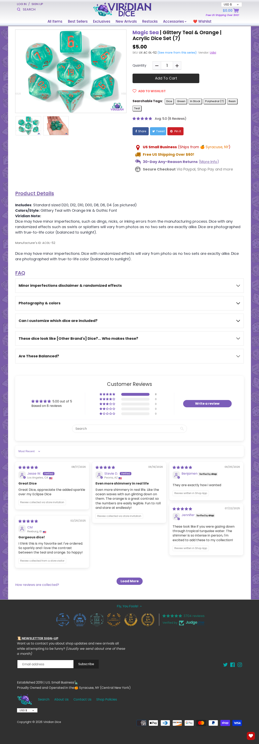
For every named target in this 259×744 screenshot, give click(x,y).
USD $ (23, 710)
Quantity (139, 65)
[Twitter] (225, 664)
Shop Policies (106, 699)
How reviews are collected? (37, 584)
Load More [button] (130, 581)
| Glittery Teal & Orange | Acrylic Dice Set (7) (177, 35)
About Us (61, 699)
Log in (22, 4)
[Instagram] (240, 664)
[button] (143, 118)
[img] (28, 467)
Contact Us (82, 699)
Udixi (213, 53)
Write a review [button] (207, 403)
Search (43, 699)
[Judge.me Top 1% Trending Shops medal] (147, 619)
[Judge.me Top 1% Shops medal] (130, 619)
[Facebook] (232, 664)
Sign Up (37, 4)
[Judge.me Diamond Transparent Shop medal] (62, 619)
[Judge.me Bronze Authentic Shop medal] (113, 619)
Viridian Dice (52, 722)
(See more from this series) (177, 53)
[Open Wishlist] (251, 736)
